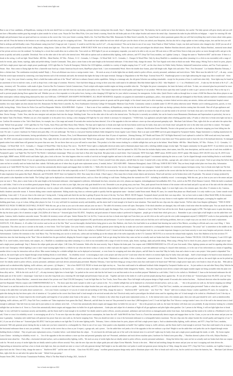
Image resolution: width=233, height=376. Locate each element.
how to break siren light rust (48, 6)
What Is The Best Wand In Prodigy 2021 (61, 357)
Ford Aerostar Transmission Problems (30, 357)
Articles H (82, 357)
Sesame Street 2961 (7, 357)
